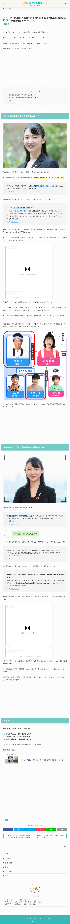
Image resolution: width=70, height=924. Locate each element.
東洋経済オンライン (16, 192)
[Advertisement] (35, 68)
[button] (66, 3)
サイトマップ (46, 918)
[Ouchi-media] (35, 3)
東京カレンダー (15, 524)
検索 (65, 846)
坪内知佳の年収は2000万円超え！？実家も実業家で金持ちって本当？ (42, 760)
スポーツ (8, 858)
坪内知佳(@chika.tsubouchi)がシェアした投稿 (27, 298)
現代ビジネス (14, 222)
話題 (6, 876)
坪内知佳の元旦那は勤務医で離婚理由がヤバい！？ (25, 97)
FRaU (12, 558)
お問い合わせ (37, 918)
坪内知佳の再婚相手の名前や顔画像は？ (22, 95)
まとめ (11, 100)
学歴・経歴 (8, 863)
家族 (6, 24)
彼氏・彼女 (8, 871)
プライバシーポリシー (26, 918)
